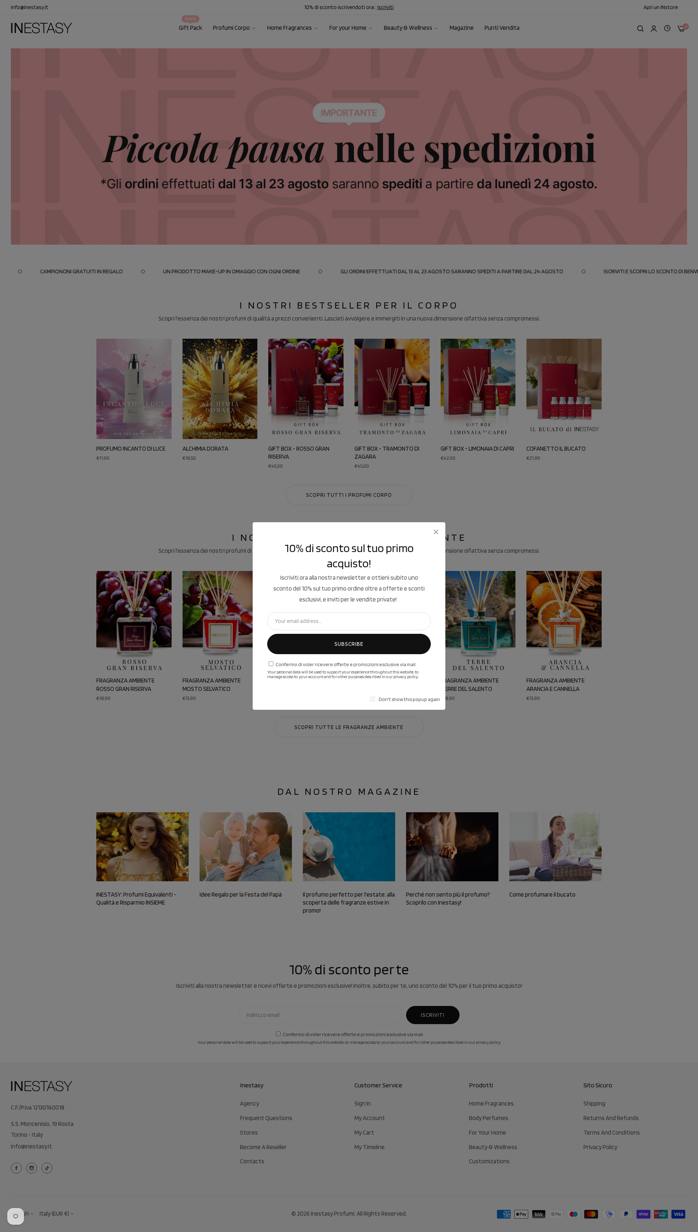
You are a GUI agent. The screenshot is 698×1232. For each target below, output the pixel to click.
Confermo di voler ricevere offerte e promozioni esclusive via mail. (346, 664)
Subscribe (349, 644)
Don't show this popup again (409, 699)
